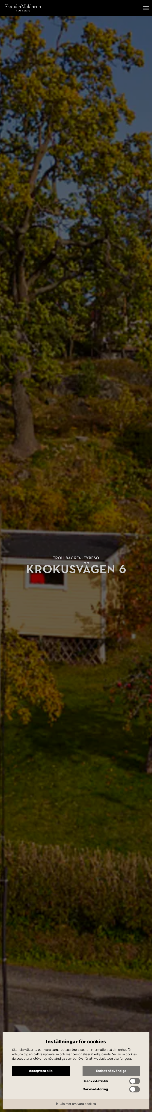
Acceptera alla (41, 1071)
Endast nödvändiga (111, 1071)
